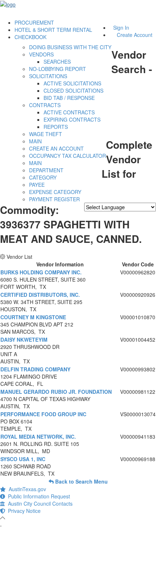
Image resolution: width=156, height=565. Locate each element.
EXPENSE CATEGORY (55, 191)
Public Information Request (37, 496)
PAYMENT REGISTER (54, 199)
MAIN (35, 141)
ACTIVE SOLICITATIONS (72, 83)
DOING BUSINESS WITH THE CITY (70, 47)
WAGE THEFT (45, 134)
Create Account (134, 34)
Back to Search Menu (81, 481)
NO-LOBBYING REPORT (57, 68)
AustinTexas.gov (26, 489)
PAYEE (37, 184)
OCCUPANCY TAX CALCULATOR (67, 155)
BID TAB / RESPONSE (69, 97)
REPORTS (56, 126)
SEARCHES (57, 61)
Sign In (121, 27)
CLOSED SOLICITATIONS (73, 90)
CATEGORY (43, 177)
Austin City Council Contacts (39, 503)
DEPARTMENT (46, 170)
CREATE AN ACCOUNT (56, 148)
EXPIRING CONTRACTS (72, 119)
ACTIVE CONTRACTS (69, 112)
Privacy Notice (23, 510)
